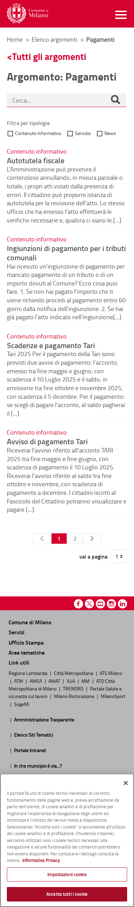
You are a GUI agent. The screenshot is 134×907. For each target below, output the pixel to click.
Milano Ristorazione (74, 695)
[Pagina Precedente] (42, 538)
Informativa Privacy (41, 860)
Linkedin (122, 603)
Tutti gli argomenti (49, 56)
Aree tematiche (27, 652)
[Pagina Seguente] (92, 538)
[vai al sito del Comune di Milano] (27, 13)
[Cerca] (115, 100)
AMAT (54, 680)
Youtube (100, 603)
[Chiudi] (125, 783)
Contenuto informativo (38, 133)
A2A (71, 680)
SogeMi (21, 703)
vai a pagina (93, 556)
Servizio (83, 133)
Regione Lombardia (28, 672)
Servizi (16, 632)
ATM (19, 680)
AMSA (36, 680)
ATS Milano (111, 672)
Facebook (78, 603)
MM (86, 680)
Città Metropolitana (74, 672)
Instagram (111, 603)
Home (15, 39)
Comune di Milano (30, 622)
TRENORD (74, 688)
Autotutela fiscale (35, 160)
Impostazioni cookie (66, 874)
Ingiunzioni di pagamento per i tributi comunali (66, 252)
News (110, 133)
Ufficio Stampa (26, 642)
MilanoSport (113, 695)
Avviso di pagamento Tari (47, 441)
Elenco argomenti (55, 39)
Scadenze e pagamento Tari (51, 345)
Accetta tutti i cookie (67, 894)
